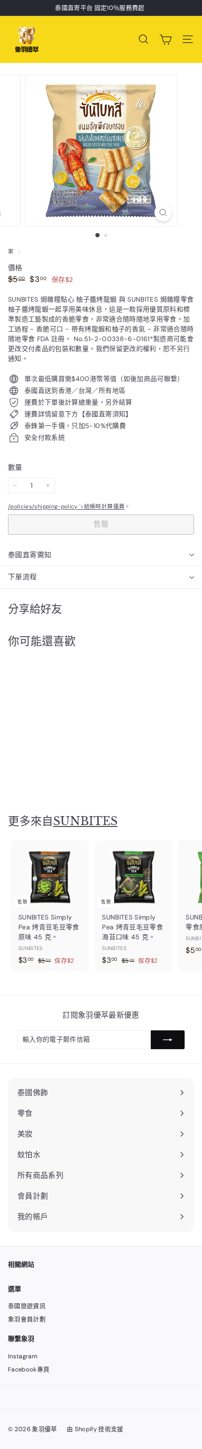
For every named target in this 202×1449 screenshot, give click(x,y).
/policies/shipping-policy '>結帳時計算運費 (66, 506)
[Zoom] (162, 212)
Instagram (23, 1356)
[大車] (166, 39)
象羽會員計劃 (27, 1319)
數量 (15, 467)
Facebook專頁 (29, 1369)
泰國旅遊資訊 (27, 1306)
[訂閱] (168, 1039)
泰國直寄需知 (29, 555)
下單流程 (22, 577)
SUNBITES (85, 821)
